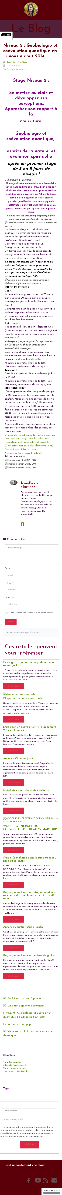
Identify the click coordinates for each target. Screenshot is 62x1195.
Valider (10, 622)
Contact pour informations (20, 449)
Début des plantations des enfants (26, 790)
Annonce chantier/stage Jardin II (24, 927)
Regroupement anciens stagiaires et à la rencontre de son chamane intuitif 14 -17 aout (29, 895)
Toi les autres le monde (14, 1068)
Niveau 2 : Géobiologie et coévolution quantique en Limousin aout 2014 (27, 1015)
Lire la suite (13, 686)
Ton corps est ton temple (15, 1071)
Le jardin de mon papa (17, 1024)
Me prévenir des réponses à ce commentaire (31, 612)
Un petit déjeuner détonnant (25, 1005)
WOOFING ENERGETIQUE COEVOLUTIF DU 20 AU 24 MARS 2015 (30, 828)
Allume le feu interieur (13, 1065)
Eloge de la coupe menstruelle (23, 698)
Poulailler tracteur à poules (24, 998)
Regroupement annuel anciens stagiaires (29, 955)
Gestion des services (51, 1190)
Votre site (9, 597)
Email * (8, 568)
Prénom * (9, 583)
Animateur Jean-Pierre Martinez (23, 453)
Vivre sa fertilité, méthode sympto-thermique (27, 1033)
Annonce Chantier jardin (18, 758)
